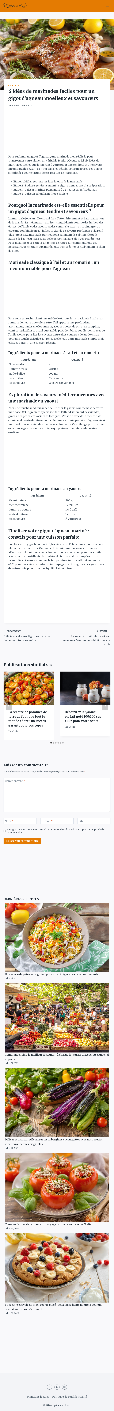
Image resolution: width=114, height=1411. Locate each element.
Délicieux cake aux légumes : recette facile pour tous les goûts (27, 636)
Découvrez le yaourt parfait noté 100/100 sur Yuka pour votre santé (83, 716)
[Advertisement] (57, 132)
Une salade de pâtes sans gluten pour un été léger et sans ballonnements (51, 974)
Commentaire (15, 781)
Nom (9, 821)
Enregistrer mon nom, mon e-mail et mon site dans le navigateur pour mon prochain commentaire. (55, 831)
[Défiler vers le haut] (106, 1406)
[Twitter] (57, 1387)
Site (81, 821)
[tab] (51, 743)
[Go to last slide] (9, 706)
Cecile (15, 105)
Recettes (13, 85)
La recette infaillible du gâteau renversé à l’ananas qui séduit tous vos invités (85, 638)
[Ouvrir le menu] (107, 5)
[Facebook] (49, 1387)
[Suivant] (105, 706)
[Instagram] (64, 1387)
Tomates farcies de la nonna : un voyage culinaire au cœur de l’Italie (48, 1224)
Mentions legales (38, 1396)
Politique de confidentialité (69, 1396)
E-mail (47, 821)
